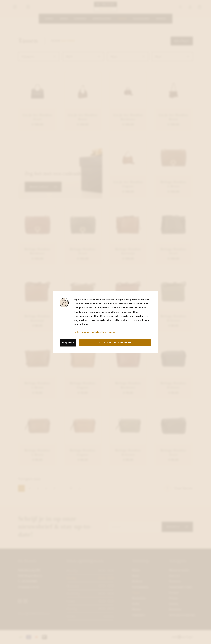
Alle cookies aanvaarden (117, 342)
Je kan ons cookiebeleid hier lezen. (94, 331)
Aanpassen (68, 342)
